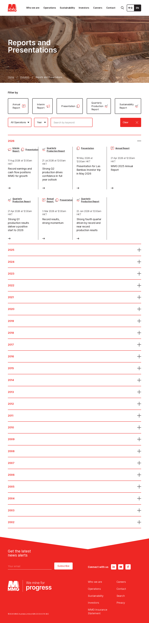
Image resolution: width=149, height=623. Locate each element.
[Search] (122, 8)
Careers (121, 581)
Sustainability (95, 595)
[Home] (12, 8)
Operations (94, 588)
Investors (24, 77)
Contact (121, 588)
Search (121, 595)
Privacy (121, 602)
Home (11, 77)
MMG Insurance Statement (97, 611)
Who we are (95, 581)
